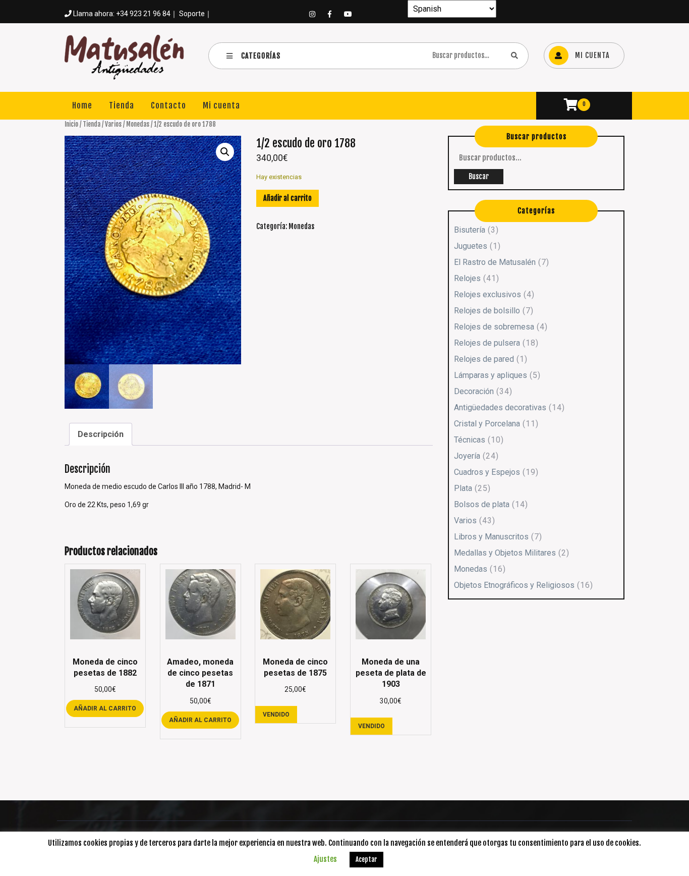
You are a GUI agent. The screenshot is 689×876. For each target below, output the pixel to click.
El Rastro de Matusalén (495, 262)
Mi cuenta (221, 105)
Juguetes (470, 246)
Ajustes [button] (325, 859)
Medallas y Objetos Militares (505, 553)
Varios (113, 124)
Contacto (168, 105)
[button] (225, 152)
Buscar (479, 176)
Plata (463, 488)
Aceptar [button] (366, 859)
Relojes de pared (484, 359)
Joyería (467, 456)
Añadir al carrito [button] (105, 708)
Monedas (137, 124)
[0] (566, 106)
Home (82, 105)
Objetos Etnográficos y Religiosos (514, 585)
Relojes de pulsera (487, 343)
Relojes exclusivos (487, 294)
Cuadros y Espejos (487, 472)
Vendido (276, 714)
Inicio (71, 124)
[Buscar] (514, 55)
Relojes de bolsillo (487, 310)
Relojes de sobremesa (494, 327)
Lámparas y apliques (490, 375)
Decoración (474, 391)
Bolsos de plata (481, 504)
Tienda (121, 105)
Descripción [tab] (101, 434)
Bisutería (469, 230)
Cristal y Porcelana (487, 423)
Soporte (192, 14)
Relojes (467, 278)
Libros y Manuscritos (491, 536)
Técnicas (469, 440)
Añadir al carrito (287, 198)
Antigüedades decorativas (500, 407)
